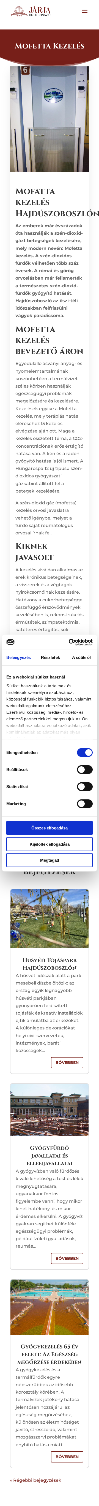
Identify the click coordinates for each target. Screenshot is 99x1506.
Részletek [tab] (50, 657)
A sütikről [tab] (81, 657)
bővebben (67, 1062)
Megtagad (49, 860)
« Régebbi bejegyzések (35, 1480)
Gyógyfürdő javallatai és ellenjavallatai (50, 1155)
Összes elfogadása (49, 828)
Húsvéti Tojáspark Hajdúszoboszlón (50, 964)
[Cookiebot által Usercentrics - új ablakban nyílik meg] (70, 642)
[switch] (85, 769)
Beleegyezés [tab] (18, 657)
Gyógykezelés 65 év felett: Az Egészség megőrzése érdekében (49, 1354)
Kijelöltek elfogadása (50, 844)
